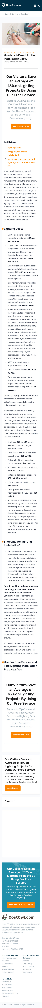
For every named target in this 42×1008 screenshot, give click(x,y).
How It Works (7, 987)
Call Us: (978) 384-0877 (12, 949)
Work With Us (7, 985)
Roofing (26, 961)
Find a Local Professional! (21, 904)
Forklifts (5, 966)
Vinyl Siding (27, 964)
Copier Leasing (8, 972)
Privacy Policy (7, 990)
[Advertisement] (21, 833)
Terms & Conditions (10, 993)
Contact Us (6, 982)
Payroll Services (8, 969)
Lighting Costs (14, 147)
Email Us (5, 946)
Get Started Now (21, 126)
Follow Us (5, 996)
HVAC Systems (29, 966)
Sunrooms (27, 969)
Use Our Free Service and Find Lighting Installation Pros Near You (21, 162)
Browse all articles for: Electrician (19, 52)
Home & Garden (11, 14)
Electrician (25, 14)
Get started (12, 788)
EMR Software (7, 964)
